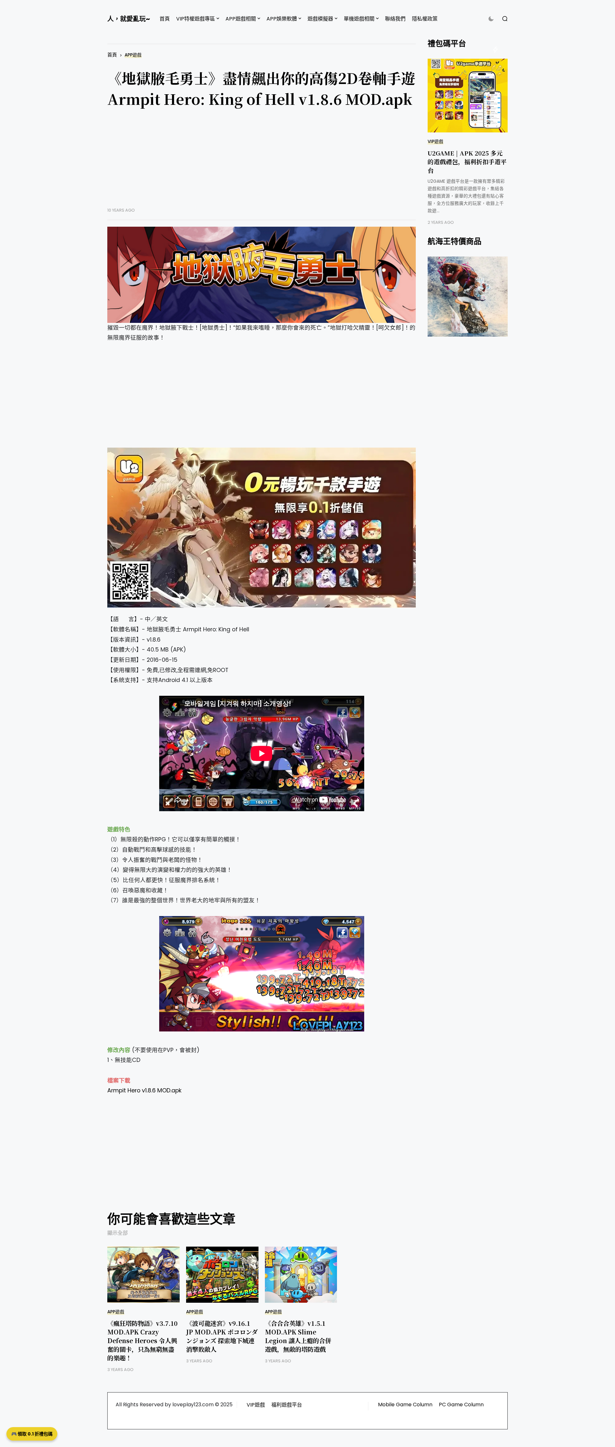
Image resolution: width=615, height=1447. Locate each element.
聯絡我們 (395, 18)
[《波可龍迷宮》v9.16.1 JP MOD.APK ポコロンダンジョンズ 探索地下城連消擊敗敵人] (222, 1275)
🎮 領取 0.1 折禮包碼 (32, 1434)
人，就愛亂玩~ (128, 18)
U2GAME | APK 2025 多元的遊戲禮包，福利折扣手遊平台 (467, 161)
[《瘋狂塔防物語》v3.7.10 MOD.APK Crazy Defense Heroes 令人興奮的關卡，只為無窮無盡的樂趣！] (143, 1275)
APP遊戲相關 (241, 18)
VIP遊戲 (435, 142)
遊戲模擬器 (320, 18)
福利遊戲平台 (286, 1405)
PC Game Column (461, 1404)
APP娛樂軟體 (281, 18)
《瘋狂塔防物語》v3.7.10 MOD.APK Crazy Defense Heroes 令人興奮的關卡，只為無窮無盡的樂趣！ (142, 1340)
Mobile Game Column (405, 1404)
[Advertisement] (261, 162)
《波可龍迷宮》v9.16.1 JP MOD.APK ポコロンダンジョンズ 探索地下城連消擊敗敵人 (222, 1336)
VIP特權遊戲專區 (195, 18)
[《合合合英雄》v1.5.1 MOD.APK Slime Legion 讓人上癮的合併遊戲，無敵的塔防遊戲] (301, 1275)
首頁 (165, 18)
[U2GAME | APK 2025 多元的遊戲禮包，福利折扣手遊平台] (468, 95)
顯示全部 (117, 1233)
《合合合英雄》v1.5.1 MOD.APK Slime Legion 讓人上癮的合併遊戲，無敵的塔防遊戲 (298, 1336)
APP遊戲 (133, 55)
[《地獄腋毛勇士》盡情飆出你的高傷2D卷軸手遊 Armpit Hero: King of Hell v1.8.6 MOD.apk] (261, 275)
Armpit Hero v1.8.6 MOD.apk (144, 1090)
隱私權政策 (425, 18)
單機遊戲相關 (359, 18)
